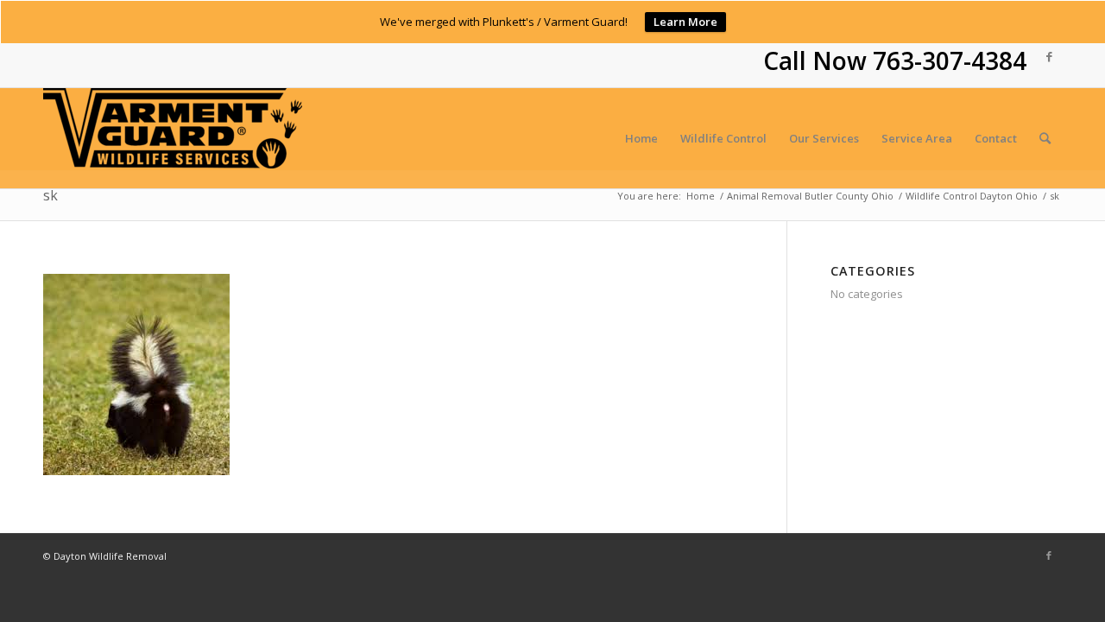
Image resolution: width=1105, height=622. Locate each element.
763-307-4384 (949, 60)
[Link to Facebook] (1049, 56)
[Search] (1045, 138)
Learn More (685, 21)
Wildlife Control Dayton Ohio (972, 195)
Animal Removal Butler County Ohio (810, 195)
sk (50, 195)
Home (700, 195)
